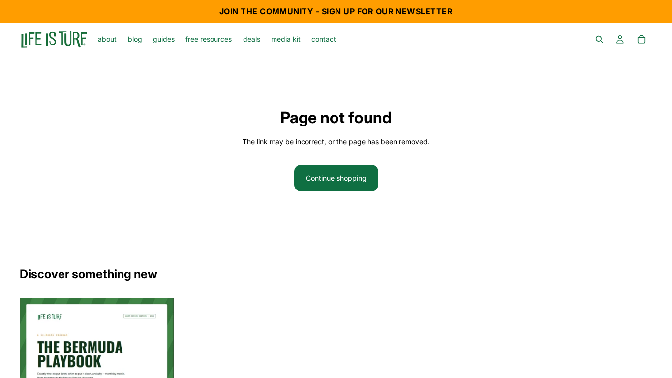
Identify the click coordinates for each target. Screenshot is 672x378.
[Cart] (641, 39)
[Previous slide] (34, 357)
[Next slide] (159, 357)
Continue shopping (336, 178)
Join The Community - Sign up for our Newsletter (336, 11)
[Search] (599, 39)
